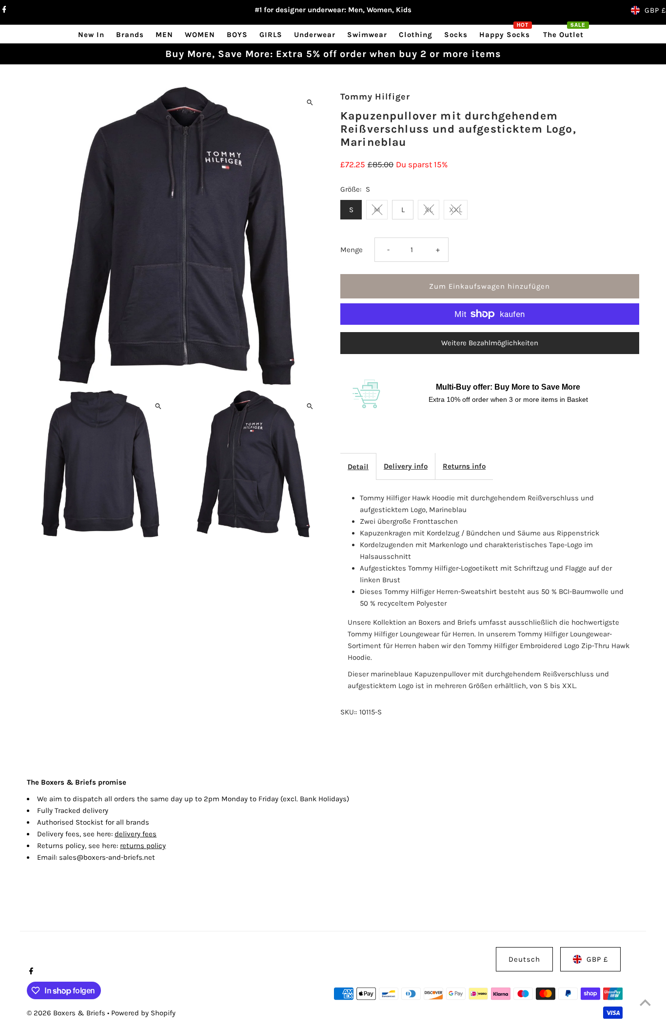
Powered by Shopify (143, 1012)
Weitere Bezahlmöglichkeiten (489, 342)
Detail (358, 466)
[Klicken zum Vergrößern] (310, 102)
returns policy (143, 845)
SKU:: (348, 712)
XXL (455, 209)
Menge (351, 249)
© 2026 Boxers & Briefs (67, 1012)
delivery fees (136, 834)
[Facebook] (3, 10)
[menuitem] (91, 34)
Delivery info (406, 466)
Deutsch (524, 959)
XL (429, 209)
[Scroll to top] (645, 1002)
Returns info (464, 466)
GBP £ (655, 10)
